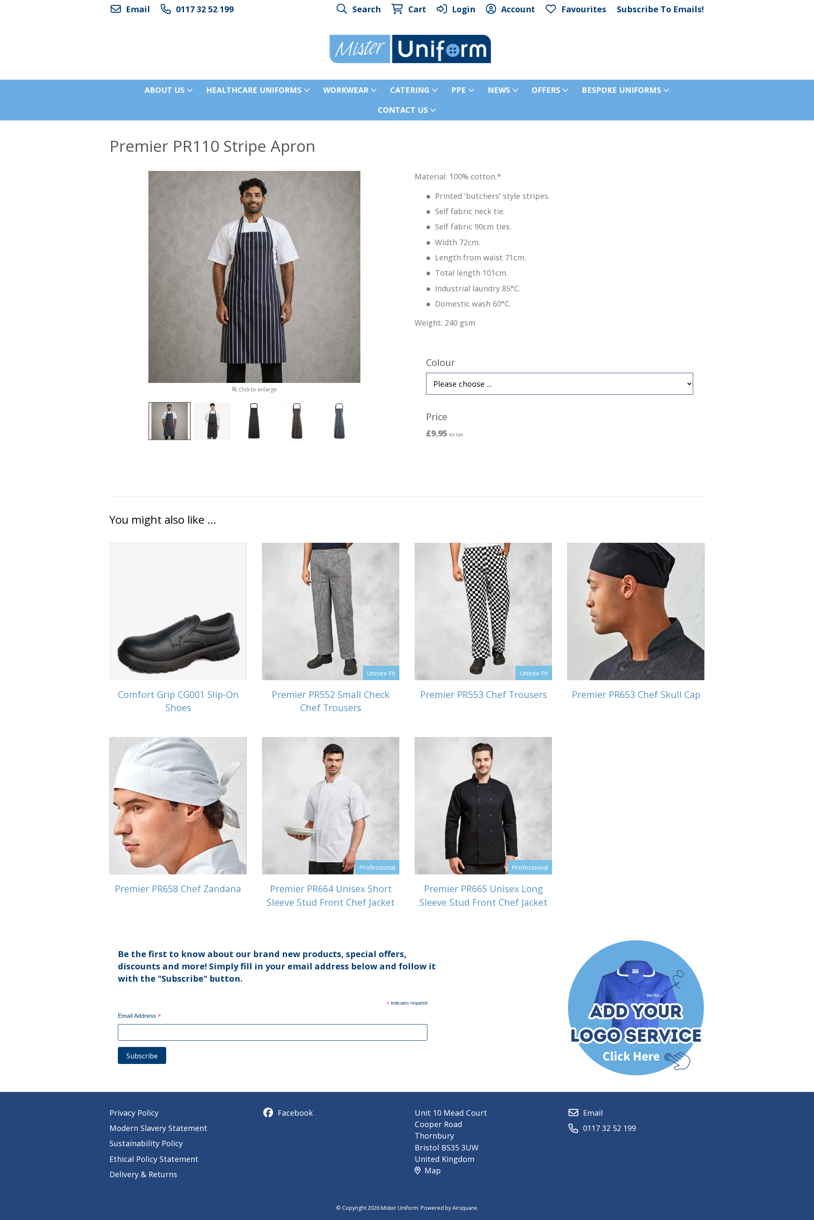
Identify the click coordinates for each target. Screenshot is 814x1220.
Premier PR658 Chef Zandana (178, 888)
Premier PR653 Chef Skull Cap (636, 694)
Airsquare (464, 1208)
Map (432, 1170)
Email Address (139, 1017)
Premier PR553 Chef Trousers (483, 694)
